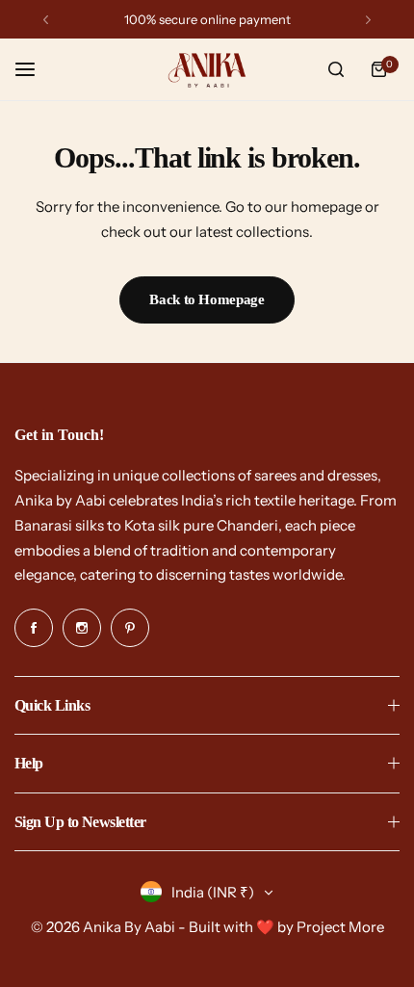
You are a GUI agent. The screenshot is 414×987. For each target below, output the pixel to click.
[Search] (336, 69)
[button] (45, 19)
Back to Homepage (206, 299)
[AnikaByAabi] (207, 70)
